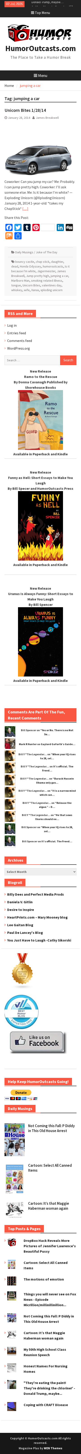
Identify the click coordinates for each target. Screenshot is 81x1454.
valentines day (51, 285)
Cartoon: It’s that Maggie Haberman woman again (48, 1206)
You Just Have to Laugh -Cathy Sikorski (39, 940)
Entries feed (16, 333)
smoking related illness (46, 281)
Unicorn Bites (31, 285)
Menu (42, 75)
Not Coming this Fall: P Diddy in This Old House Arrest (51, 1128)
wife (27, 290)
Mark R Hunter (28, 744)
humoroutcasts (53, 266)
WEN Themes (53, 1448)
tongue (16, 285)
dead (14, 266)
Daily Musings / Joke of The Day (36, 252)
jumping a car (59, 276)
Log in (12, 325)
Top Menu (42, 12)
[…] (25, 208)
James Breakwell (47, 118)
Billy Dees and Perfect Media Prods (35, 894)
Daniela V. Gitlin (20, 902)
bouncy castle (24, 262)
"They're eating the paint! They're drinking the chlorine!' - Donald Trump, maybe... (49, 1388)
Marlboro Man (20, 281)
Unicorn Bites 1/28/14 (25, 110)
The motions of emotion (44, 1279)
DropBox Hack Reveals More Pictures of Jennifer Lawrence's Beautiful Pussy (50, 1246)
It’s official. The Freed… (56, 841)
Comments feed (19, 340)
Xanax (35, 290)
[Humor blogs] (22, 988)
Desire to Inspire (20, 909)
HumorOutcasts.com (40, 48)
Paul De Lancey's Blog (25, 932)
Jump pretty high (37, 276)
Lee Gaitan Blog (20, 925)
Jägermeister (46, 271)
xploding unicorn (51, 290)
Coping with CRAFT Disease (46, 1404)
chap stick (43, 262)
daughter (57, 262)
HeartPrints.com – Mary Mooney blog (37, 917)
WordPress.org (18, 348)
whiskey (16, 290)
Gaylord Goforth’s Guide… (58, 744)
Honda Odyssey (30, 266)
